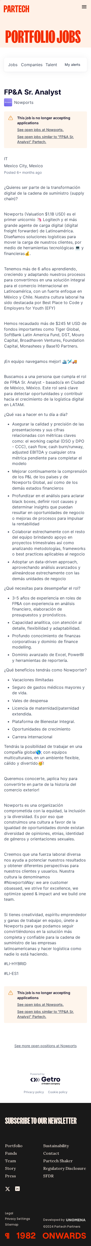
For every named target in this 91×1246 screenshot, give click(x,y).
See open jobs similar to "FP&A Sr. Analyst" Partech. (45, 139)
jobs (12, 64)
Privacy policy (34, 1092)
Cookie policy (57, 1092)
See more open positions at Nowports (45, 1046)
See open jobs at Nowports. (40, 129)
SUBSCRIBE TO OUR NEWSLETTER (41, 1121)
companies (31, 64)
